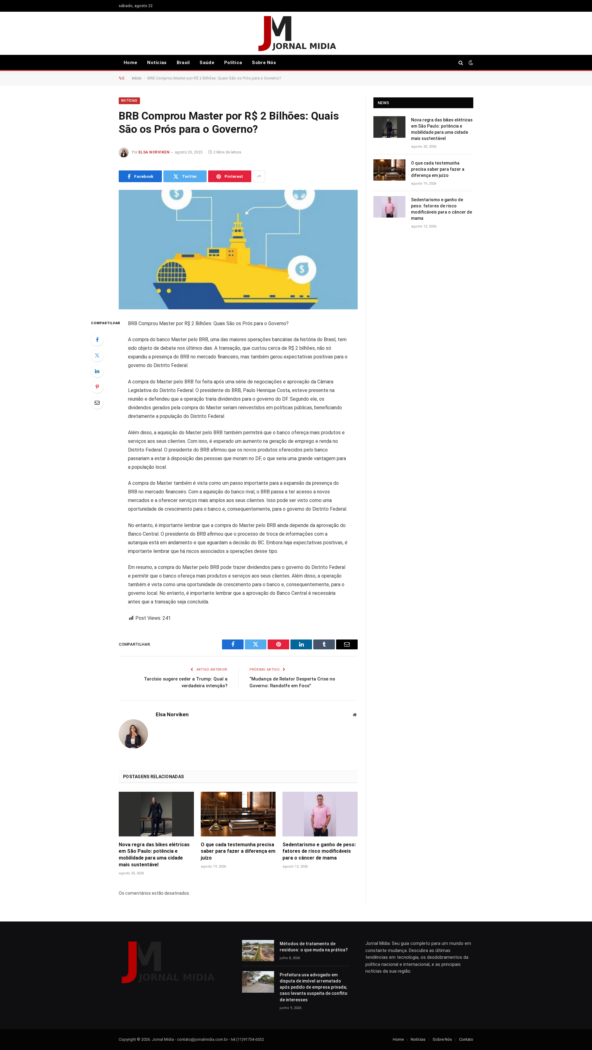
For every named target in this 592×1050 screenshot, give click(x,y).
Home (130, 62)
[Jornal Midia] (296, 33)
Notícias (156, 62)
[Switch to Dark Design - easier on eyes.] (470, 62)
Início (137, 78)
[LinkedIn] (97, 371)
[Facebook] (97, 339)
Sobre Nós (264, 62)
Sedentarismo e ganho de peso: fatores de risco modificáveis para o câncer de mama (319, 851)
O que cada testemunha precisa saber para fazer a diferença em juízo (238, 851)
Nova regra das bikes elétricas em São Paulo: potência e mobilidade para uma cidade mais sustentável (154, 855)
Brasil (183, 62)
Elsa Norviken (154, 152)
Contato (466, 1039)
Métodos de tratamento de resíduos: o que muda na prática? (314, 946)
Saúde (206, 62)
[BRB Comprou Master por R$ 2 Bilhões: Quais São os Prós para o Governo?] (238, 249)
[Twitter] (97, 355)
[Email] (97, 402)
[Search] (460, 63)
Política (233, 62)
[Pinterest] (97, 387)
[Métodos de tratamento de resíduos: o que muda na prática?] (258, 950)
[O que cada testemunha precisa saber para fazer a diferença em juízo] (238, 814)
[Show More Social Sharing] (259, 176)
